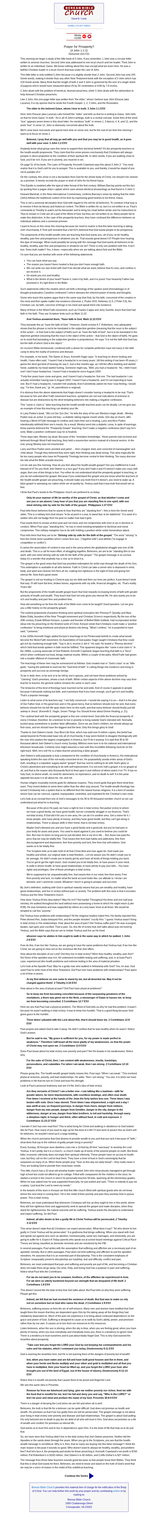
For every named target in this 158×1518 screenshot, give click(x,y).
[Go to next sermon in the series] (92, 1476)
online (116, 1491)
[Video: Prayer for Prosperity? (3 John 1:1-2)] (89, 37)
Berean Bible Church (43, 1487)
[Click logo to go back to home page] (79, 15)
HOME (71, 25)
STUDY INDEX (83, 25)
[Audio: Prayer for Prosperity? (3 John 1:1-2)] (84, 37)
